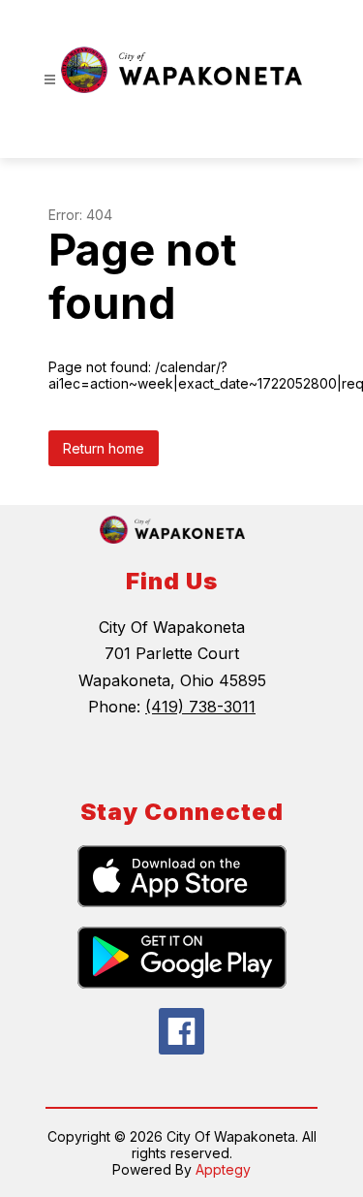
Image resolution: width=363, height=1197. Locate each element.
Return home (103, 448)
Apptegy (223, 1169)
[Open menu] (50, 80)
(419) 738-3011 (200, 706)
